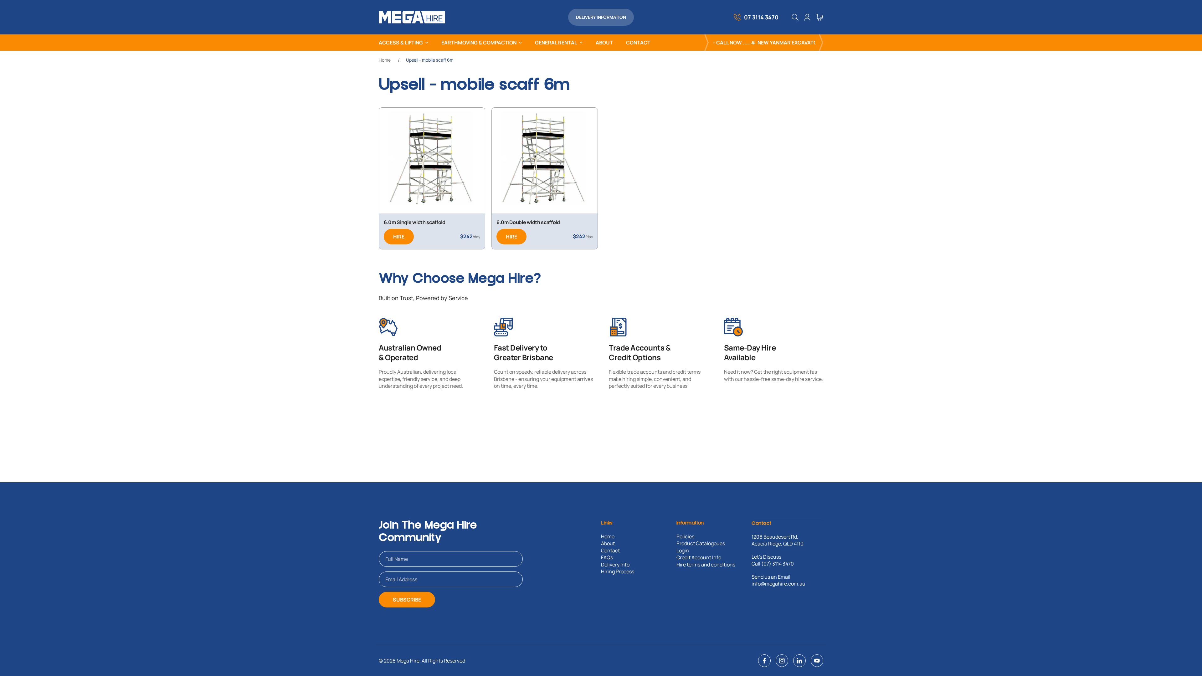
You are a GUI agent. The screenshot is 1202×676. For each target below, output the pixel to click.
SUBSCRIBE (407, 599)
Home (385, 60)
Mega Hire (408, 660)
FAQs (607, 557)
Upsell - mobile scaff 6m (430, 60)
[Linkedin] (799, 660)
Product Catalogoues (700, 543)
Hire (398, 236)
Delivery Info (615, 564)
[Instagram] (782, 660)
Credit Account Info (698, 557)
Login (682, 550)
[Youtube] (817, 660)
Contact (610, 550)
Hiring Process (617, 571)
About (608, 543)
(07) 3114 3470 (777, 563)
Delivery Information (601, 17)
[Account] (807, 17)
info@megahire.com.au (778, 583)
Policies (685, 536)
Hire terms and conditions (705, 564)
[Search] (795, 17)
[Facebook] (764, 660)
